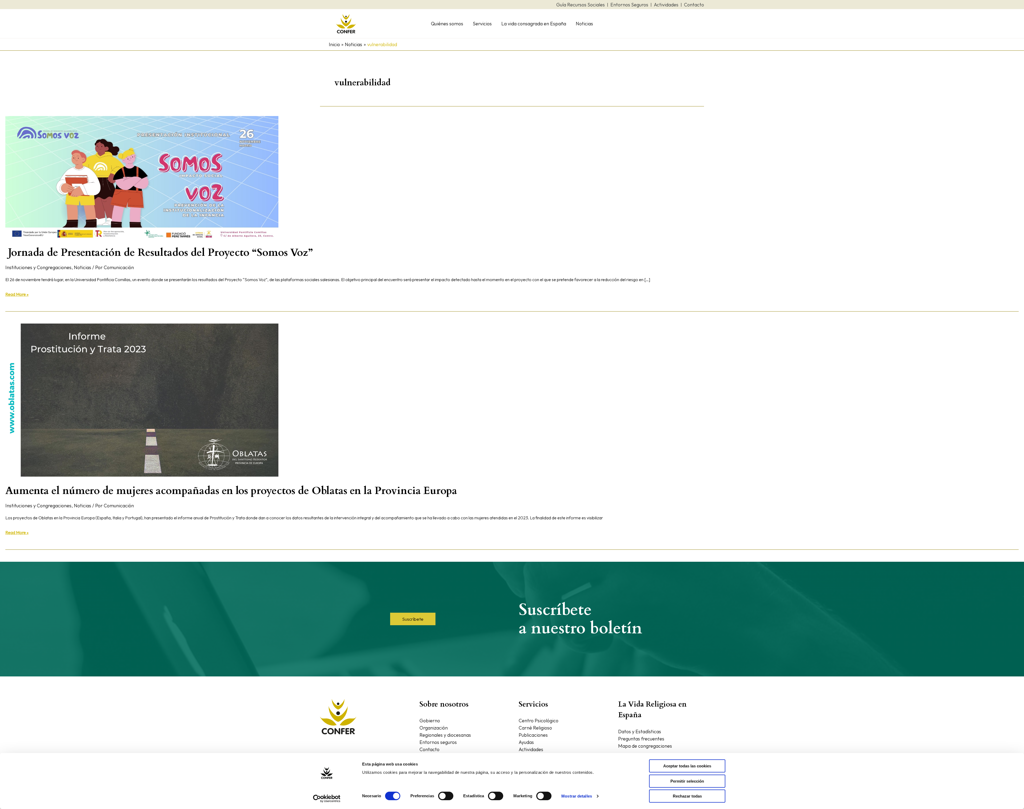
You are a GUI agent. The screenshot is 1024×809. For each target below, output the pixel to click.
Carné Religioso (535, 728)
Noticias (82, 267)
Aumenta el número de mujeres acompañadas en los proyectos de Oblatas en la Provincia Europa (231, 491)
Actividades (531, 749)
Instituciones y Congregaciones (38, 267)
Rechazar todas (687, 796)
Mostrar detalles (576, 796)
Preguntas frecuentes (641, 739)
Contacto (429, 749)
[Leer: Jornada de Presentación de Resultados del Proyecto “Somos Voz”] (141, 177)
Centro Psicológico (538, 721)
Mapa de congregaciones (645, 746)
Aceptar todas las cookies (687, 766)
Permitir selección (687, 781)
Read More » (17, 294)
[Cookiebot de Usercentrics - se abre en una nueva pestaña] (326, 799)
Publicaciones (533, 735)
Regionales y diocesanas (445, 735)
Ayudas (526, 742)
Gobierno (429, 721)
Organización (433, 728)
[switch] (445, 796)
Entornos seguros (438, 742)
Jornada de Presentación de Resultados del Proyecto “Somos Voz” (159, 252)
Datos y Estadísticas (639, 731)
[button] (412, 619)
